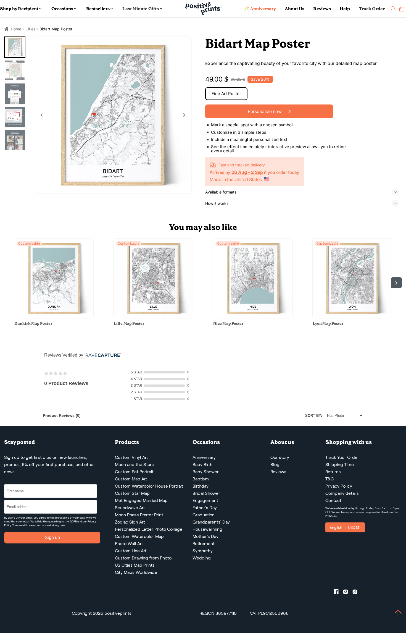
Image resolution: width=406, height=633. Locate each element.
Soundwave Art (130, 507)
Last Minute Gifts (140, 9)
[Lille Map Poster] (153, 316)
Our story (279, 457)
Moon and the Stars (134, 464)
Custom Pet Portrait (134, 471)
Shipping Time (339, 464)
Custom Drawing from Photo (143, 558)
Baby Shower (206, 471)
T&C (329, 479)
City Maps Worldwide (136, 572)
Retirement (204, 543)
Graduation (204, 514)
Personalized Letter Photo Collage (148, 529)
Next (184, 115)
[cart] (402, 8)
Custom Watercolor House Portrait (149, 486)
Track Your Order (342, 457)
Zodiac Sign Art (130, 522)
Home (16, 29)
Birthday (201, 486)
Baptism (201, 479)
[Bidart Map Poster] (112, 115)
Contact (333, 500)
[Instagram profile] (347, 593)
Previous (41, 115)
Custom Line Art (130, 550)
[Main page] (203, 8)
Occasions (62, 9)
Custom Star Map (132, 493)
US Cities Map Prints (135, 565)
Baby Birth (202, 464)
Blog (275, 464)
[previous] (9, 282)
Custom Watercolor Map (139, 536)
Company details (342, 493)
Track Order (372, 9)
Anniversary (204, 457)
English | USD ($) (345, 527)
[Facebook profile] (338, 593)
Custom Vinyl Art (131, 457)
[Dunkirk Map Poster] (53, 316)
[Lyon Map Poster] (352, 316)
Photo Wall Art (129, 543)
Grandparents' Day (211, 522)
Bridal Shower (206, 493)
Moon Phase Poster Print (139, 514)
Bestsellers (98, 9)
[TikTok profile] (357, 593)
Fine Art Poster (226, 93)
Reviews (322, 9)
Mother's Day (205, 536)
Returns (333, 471)
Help (345, 9)
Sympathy (203, 550)
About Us (294, 9)
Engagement (205, 500)
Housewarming (207, 529)
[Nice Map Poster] (252, 316)
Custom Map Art (131, 479)
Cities (30, 29)
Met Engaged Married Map (141, 500)
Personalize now (265, 111)
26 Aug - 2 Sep (247, 172)
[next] (396, 282)
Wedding (202, 558)
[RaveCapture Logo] (102, 355)
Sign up (52, 537)
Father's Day (205, 507)
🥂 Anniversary (260, 9)
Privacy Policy (338, 486)
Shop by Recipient (19, 9)
